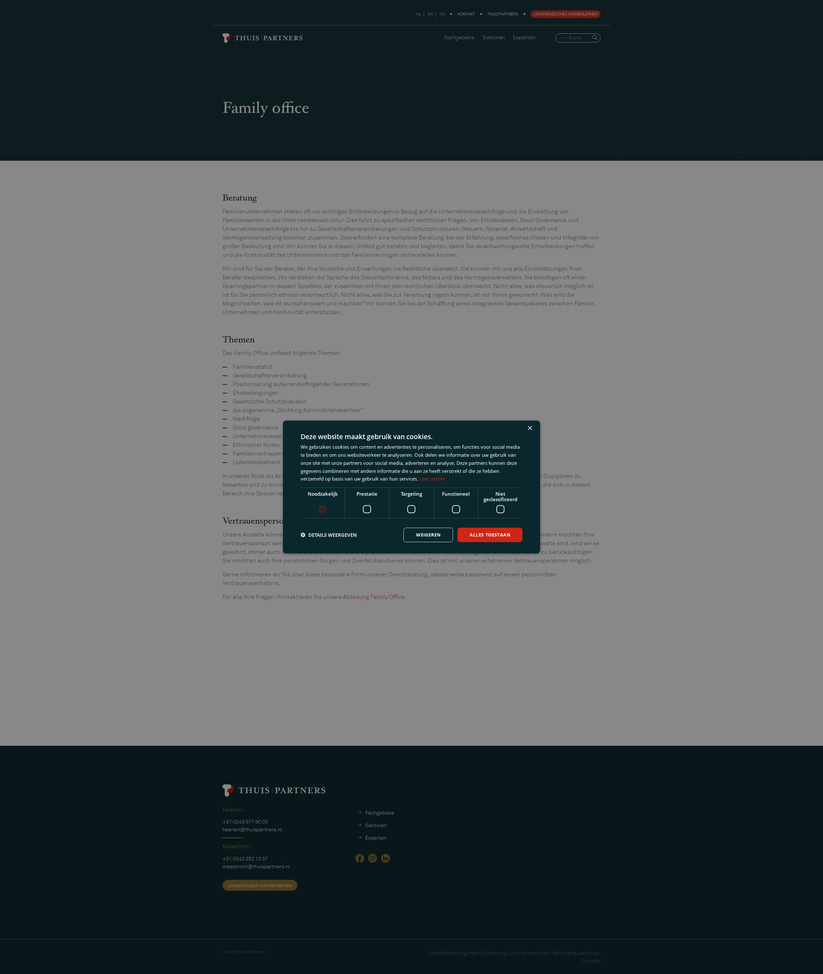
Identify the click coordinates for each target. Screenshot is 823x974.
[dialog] (411, 487)
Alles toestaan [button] (490, 535)
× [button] (529, 428)
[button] (329, 534)
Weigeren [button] (428, 535)
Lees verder (432, 478)
